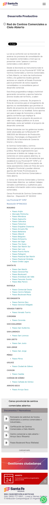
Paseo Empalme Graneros (23, 226)
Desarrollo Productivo (22, 16)
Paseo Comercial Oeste (22, 289)
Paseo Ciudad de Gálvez (22, 366)
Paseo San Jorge (19, 351)
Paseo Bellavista (19, 231)
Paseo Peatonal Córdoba (22, 259)
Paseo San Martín (19, 269)
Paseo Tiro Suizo (19, 244)
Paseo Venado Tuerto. (21, 312)
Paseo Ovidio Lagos (20, 261)
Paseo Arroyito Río (20, 229)
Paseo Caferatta (19, 221)
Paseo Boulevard (19, 274)
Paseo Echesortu (19, 239)
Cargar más (24, 450)
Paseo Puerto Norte (20, 251)
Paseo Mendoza (19, 216)
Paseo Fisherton (19, 224)
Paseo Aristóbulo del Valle (23, 277)
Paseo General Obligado (22, 305)
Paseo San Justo (19, 343)
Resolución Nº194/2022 (17, 204)
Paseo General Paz (20, 272)
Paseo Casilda (18, 374)
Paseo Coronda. (19, 320)
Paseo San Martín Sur (21, 246)
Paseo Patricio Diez (20, 302)
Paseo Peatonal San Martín (23, 256)
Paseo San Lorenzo (20, 335)
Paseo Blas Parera (19, 282)
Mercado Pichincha (20, 214)
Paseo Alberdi (18, 234)
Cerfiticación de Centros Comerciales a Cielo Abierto (22, 427)
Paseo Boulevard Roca (21, 294)
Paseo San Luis (18, 249)
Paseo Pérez (17, 359)
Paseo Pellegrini (19, 254)
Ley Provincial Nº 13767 (17, 200)
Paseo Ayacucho (19, 219)
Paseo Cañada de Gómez (22, 382)
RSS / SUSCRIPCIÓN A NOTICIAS (19, 494)
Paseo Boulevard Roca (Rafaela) (24, 442)
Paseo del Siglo (18, 241)
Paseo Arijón (17, 211)
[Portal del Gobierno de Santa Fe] (10, 4)
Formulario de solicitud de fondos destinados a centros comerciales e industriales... (26, 419)
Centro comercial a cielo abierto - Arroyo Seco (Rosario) (25, 435)
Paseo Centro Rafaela (21, 292)
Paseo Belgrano (18, 236)
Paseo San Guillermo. (21, 328)
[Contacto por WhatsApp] (43, 499)
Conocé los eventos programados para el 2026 (27, 479)
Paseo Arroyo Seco (20, 389)
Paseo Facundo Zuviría (21, 279)
